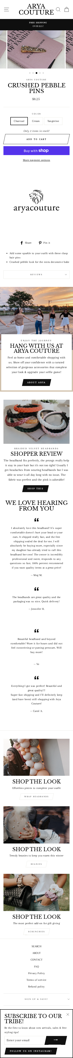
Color (36, 114)
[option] (36, 24)
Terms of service (36, 979)
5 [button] (44, 73)
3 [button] (37, 73)
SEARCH (36, 946)
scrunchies (36, 931)
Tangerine (53, 121)
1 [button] (30, 73)
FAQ (36, 966)
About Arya (36, 382)
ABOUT (36, 952)
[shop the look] (36, 757)
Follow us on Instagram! (31, 1051)
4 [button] (40, 73)
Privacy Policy (36, 973)
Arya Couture (36, 9)
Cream (36, 121)
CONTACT (36, 959)
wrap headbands (36, 796)
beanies (36, 864)
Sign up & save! (36, 999)
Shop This (35, 488)
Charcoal (19, 121)
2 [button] (33, 73)
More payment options (36, 160)
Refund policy (36, 986)
